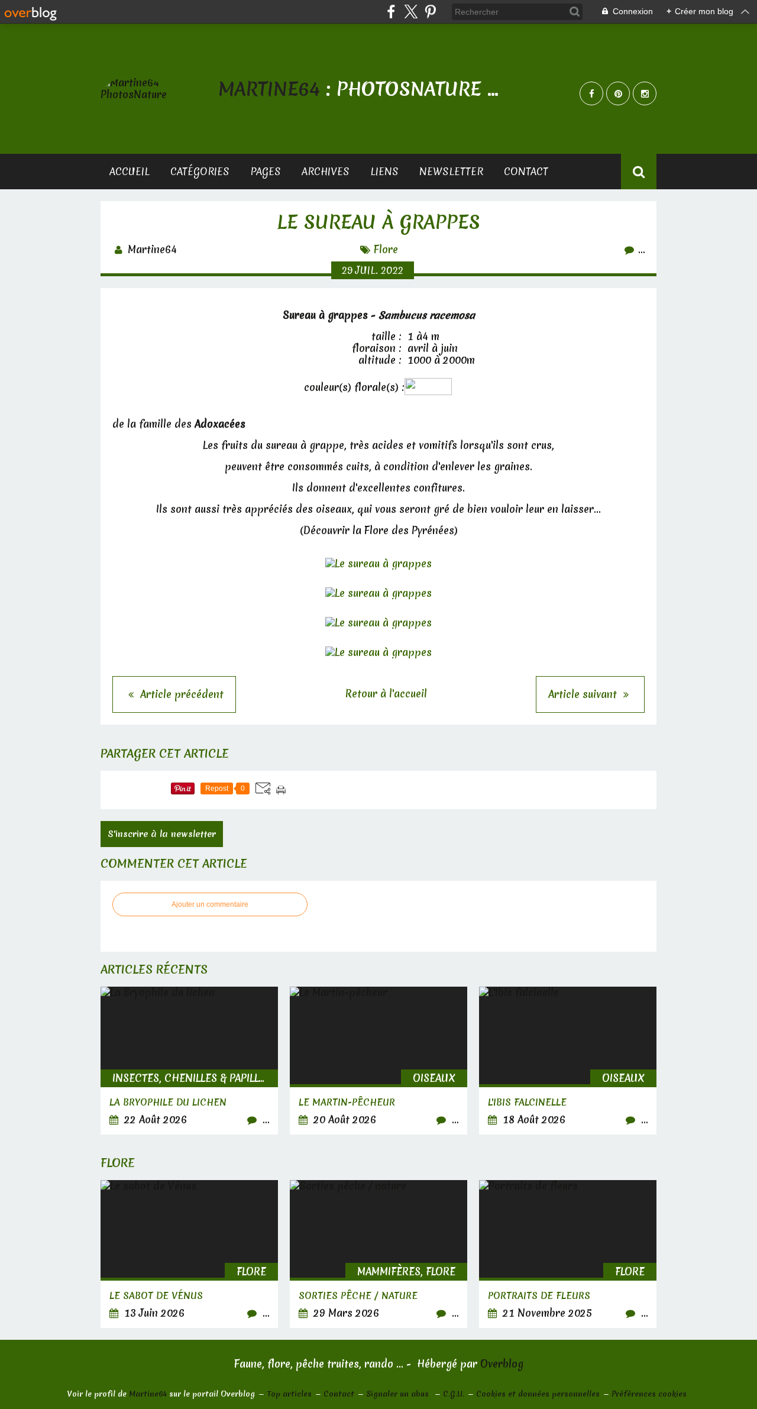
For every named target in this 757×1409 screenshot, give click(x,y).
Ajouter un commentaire (210, 904)
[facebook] (391, 11)
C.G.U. (453, 1394)
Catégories (199, 171)
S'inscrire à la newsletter (162, 834)
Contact (526, 171)
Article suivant (584, 694)
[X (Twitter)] (410, 11)
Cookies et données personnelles (538, 1394)
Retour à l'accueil (386, 693)
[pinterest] (430, 11)
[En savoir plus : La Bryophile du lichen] (189, 1061)
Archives (326, 171)
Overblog (501, 1364)
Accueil (129, 171)
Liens (384, 171)
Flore (386, 249)
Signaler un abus (398, 1394)
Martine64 (148, 1394)
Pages (265, 171)
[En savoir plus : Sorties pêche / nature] (378, 1254)
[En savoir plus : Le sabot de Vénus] (189, 1254)
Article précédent (180, 694)
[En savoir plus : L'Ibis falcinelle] (567, 1061)
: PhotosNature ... (358, 89)
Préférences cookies (649, 1394)
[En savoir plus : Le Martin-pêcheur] (378, 1061)
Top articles (289, 1394)
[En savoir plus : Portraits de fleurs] (567, 1254)
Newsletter (451, 171)
